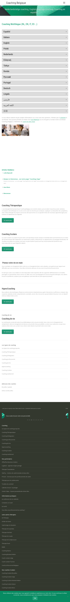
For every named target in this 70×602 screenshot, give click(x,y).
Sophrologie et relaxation (9, 525)
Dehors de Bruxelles (7, 390)
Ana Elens (7, 187)
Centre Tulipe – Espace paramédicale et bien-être (15, 491)
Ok (35, 598)
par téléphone (35, 119)
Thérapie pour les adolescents (10, 480)
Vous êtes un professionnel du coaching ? (13, 510)
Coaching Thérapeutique (8, 352)
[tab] (35, 31)
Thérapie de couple (7, 536)
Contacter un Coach (7, 503)
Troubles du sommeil (7, 484)
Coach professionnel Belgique (10, 565)
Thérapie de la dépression (9, 540)
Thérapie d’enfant (7, 532)
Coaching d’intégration (8, 355)
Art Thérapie (5, 518)
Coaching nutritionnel (8, 374)
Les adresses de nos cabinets (10, 499)
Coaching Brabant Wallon (9, 554)
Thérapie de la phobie (8, 529)
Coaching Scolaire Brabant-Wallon (11, 580)
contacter (63, 117)
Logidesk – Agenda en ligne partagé (12, 466)
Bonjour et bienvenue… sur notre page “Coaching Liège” (22, 179)
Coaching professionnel (8, 359)
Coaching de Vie (6, 363)
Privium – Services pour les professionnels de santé (16, 477)
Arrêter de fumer (6, 521)
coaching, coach (6, 152)
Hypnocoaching (6, 366)
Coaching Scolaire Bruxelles (9, 573)
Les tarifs (4, 506)
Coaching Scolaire (7, 370)
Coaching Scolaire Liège (8, 577)
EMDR (3, 547)
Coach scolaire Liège (7, 558)
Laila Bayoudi (8, 173)
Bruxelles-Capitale (7, 387)
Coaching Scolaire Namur (9, 584)
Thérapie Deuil (6, 543)
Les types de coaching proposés (11, 348)
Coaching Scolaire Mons (8, 588)
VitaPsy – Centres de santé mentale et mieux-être (15, 473)
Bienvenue (7, 193)
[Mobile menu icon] (64, 2)
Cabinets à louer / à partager (10, 487)
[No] (68, 596)
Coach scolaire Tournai (8, 562)
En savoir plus (8, 220)
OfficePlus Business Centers (10, 462)
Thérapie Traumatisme (8, 469)
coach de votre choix (29, 121)
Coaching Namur (6, 551)
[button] (27, 419)
